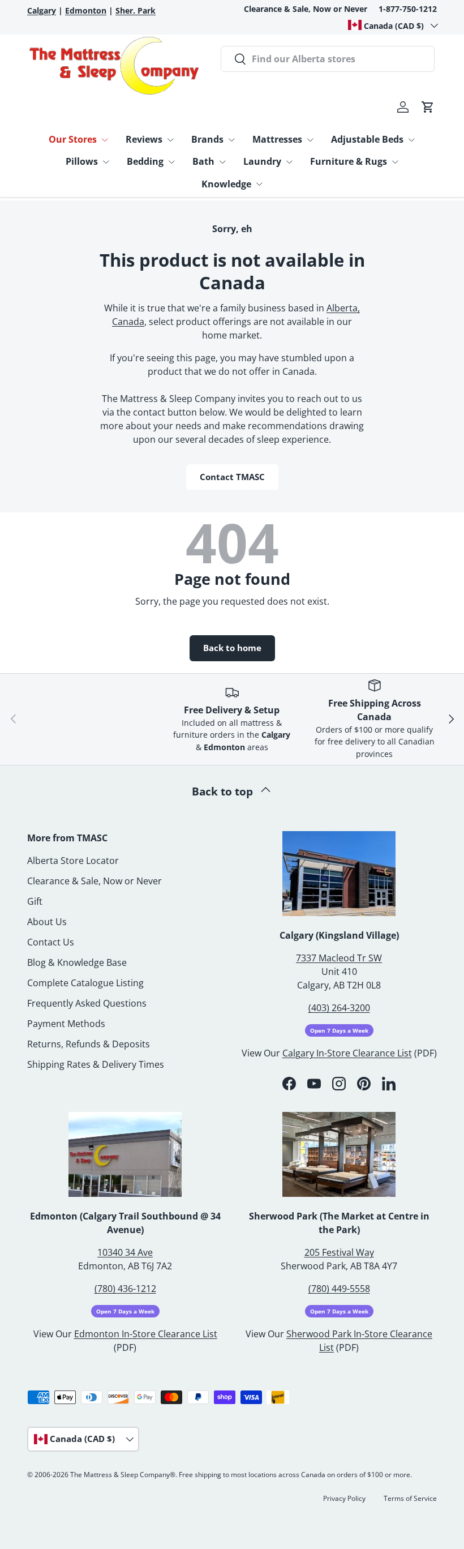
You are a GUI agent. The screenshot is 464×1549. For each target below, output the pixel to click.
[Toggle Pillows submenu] (106, 162)
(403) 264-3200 (339, 1008)
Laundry (262, 161)
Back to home (232, 647)
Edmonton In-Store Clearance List (145, 1334)
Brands (207, 139)
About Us (47, 921)
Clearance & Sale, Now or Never (305, 8)
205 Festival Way (339, 1252)
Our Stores (73, 139)
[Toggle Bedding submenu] (171, 162)
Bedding (145, 161)
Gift (34, 901)
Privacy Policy (344, 1498)
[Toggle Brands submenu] (231, 140)
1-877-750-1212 (408, 8)
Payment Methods (66, 1023)
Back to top (224, 791)
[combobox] (327, 58)
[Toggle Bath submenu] (222, 162)
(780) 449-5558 (339, 1288)
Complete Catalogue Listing (85, 983)
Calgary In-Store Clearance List (347, 1053)
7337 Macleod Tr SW (339, 958)
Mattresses (277, 139)
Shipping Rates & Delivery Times (95, 1064)
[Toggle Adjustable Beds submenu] (411, 140)
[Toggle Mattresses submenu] (310, 140)
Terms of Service (410, 1498)
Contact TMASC (232, 476)
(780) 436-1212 (125, 1288)
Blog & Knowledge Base (77, 962)
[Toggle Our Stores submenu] (104, 140)
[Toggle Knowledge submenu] (259, 184)
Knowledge (226, 184)
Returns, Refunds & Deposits (88, 1044)
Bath (203, 161)
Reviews (144, 139)
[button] (427, 107)
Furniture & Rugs (348, 161)
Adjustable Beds (367, 139)
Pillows (82, 161)
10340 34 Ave (125, 1252)
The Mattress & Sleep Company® (122, 1474)
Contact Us (50, 942)
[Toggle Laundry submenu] (289, 162)
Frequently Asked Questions (87, 1003)
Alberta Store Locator (73, 860)
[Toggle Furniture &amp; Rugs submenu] (395, 162)
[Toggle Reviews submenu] (170, 140)
